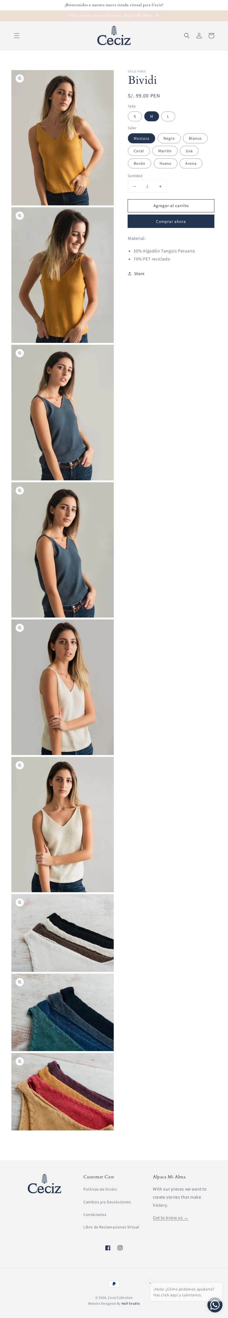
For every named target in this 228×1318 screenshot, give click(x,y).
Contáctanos (94, 1214)
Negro (169, 138)
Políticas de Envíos (100, 1189)
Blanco (195, 138)
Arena (191, 163)
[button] (17, 35)
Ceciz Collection (120, 1297)
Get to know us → (171, 1218)
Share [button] (139, 273)
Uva (189, 150)
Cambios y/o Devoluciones (107, 1201)
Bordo (139, 163)
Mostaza (141, 138)
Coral (139, 150)
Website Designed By (114, 1303)
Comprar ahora (171, 221)
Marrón (165, 150)
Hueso (166, 163)
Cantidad (135, 175)
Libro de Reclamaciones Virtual (111, 1227)
